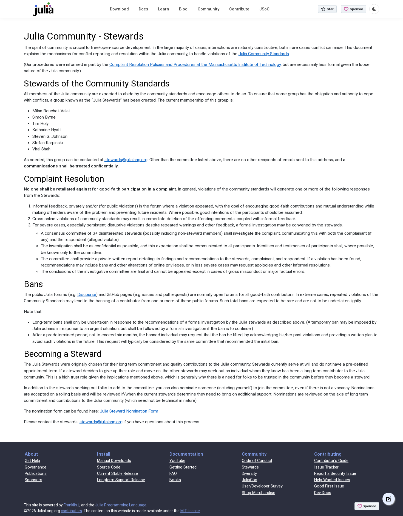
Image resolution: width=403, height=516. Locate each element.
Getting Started (183, 467)
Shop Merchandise (258, 492)
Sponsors (33, 479)
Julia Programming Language (120, 505)
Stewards (250, 467)
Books (175, 479)
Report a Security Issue (335, 473)
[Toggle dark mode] (374, 9)
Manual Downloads (114, 460)
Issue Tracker (326, 467)
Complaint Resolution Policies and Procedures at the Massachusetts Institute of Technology (195, 64)
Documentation (186, 454)
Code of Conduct (257, 460)
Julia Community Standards (264, 53)
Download (119, 9)
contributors (71, 511)
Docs (143, 9)
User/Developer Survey (262, 486)
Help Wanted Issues (332, 479)
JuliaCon (249, 479)
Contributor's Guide (331, 460)
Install (103, 454)
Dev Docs (322, 492)
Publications (36, 473)
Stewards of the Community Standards (97, 83)
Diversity (249, 473)
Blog (183, 9)
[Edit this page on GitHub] (388, 499)
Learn (163, 9)
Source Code (108, 467)
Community (208, 9)
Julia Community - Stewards (84, 36)
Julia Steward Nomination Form (129, 411)
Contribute (239, 9)
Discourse (86, 294)
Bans (33, 284)
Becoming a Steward (62, 354)
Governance (35, 467)
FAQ (173, 473)
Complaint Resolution (64, 179)
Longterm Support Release (121, 479)
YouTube (177, 460)
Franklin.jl (72, 505)
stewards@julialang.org (125, 159)
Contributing (328, 454)
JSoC (264, 9)
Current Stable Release (117, 473)
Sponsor (356, 9)
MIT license (190, 511)
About (31, 454)
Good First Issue (329, 486)
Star (330, 9)
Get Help (32, 460)
